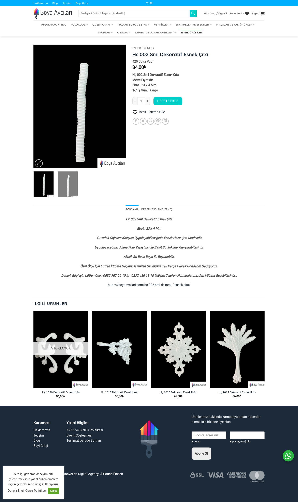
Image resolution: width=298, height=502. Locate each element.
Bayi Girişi (82, 3)
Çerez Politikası (36, 490)
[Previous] (40, 106)
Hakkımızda (40, 3)
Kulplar (104, 32)
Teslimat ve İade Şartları (83, 440)
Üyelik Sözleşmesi (79, 435)
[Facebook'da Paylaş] (136, 121)
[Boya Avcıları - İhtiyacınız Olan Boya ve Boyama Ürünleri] (52, 13)
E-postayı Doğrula (240, 441)
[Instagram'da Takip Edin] (147, 3)
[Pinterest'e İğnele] (157, 121)
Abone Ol (201, 453)
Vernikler (161, 24)
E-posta (196, 441)
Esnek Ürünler (191, 32)
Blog (55, 3)
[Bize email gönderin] (151, 3)
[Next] (119, 106)
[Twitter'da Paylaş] (143, 121)
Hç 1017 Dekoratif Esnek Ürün (119, 392)
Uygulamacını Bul (53, 24)
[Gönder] (193, 13)
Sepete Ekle (167, 101)
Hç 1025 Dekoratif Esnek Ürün (178, 392)
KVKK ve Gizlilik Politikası (84, 430)
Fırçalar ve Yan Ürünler (234, 24)
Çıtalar (122, 32)
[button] (215, 13)
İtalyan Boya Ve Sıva (132, 24)
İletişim (66, 3)
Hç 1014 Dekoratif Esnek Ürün (237, 392)
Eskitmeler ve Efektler (192, 24)
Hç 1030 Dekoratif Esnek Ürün (61, 392)
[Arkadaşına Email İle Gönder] (150, 121)
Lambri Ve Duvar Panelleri (154, 32)
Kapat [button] (53, 490)
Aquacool (78, 24)
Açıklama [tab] (132, 209)
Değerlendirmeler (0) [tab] (156, 209)
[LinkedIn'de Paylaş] (165, 121)
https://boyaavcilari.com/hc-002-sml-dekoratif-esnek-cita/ (149, 285)
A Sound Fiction (111, 474)
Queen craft (101, 24)
